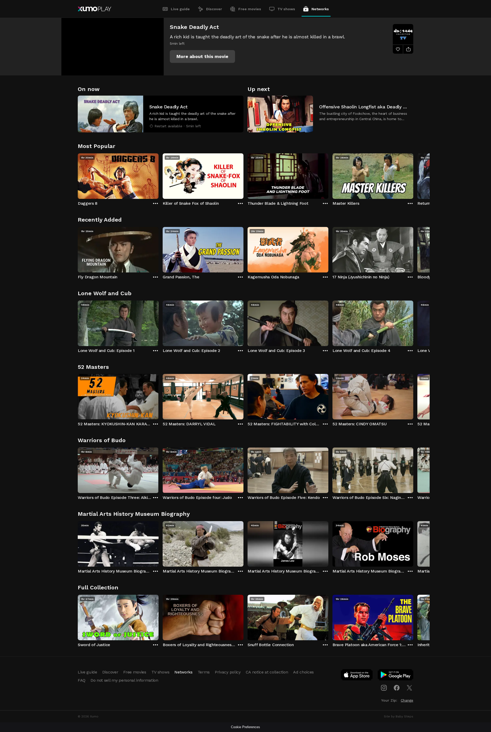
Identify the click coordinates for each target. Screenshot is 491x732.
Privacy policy (228, 672)
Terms (204, 672)
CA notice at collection (267, 672)
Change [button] (407, 700)
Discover (214, 9)
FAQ (81, 680)
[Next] (413, 175)
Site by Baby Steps (398, 716)
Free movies (249, 9)
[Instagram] (384, 688)
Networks (320, 9)
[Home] (94, 9)
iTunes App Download (357, 675)
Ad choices (303, 672)
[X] (409, 688)
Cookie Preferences (245, 727)
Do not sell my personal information (124, 680)
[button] (202, 56)
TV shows (286, 9)
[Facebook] (396, 688)
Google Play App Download (395, 675)
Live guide (180, 9)
